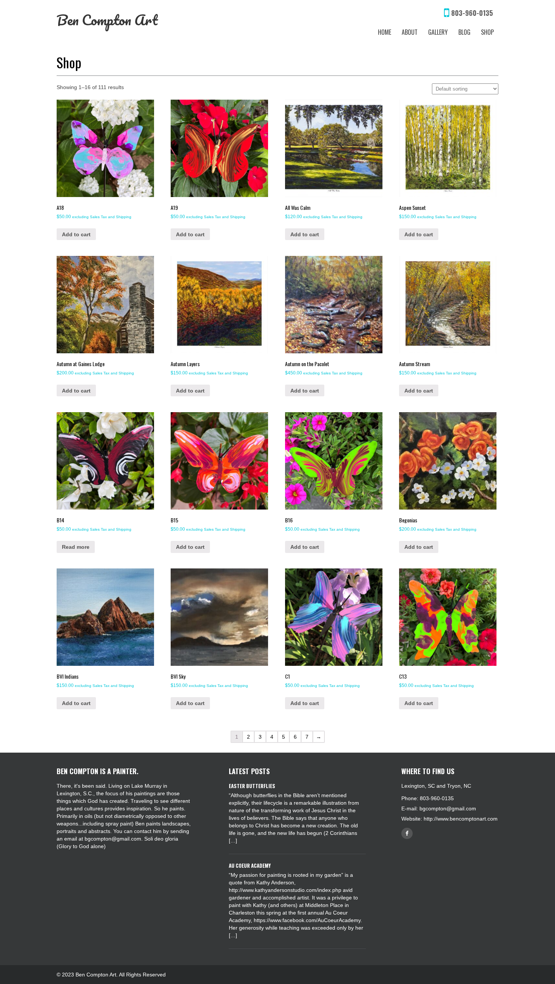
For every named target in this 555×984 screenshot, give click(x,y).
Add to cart (76, 234)
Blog (464, 32)
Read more (75, 547)
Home (384, 32)
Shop (487, 32)
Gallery (438, 32)
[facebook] (407, 833)
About (410, 32)
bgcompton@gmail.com (447, 808)
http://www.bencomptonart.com (461, 819)
